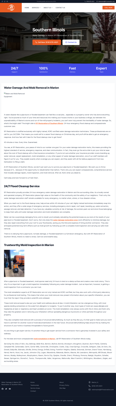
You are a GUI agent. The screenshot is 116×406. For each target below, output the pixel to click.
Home (32, 382)
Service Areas (35, 388)
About (61, 382)
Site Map (62, 388)
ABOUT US (47, 8)
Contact (33, 391)
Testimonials (34, 385)
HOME (27, 8)
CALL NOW (108, 8)
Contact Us (72, 42)
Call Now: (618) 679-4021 (48, 42)
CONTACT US (60, 8)
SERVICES (35, 8)
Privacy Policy (64, 385)
